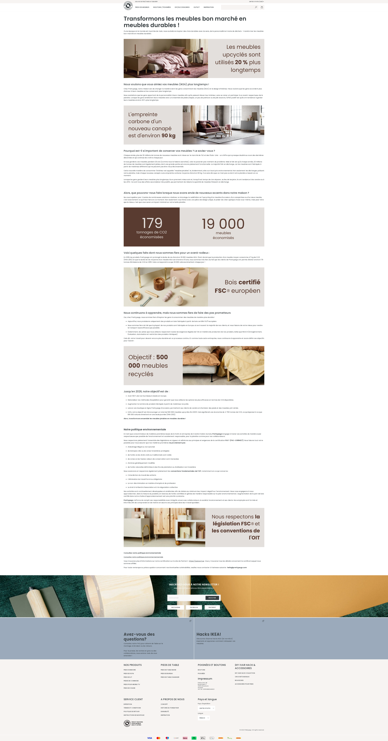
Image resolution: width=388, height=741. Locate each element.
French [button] (202, 718)
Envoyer (212, 598)
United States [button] (204, 708)
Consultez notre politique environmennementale (143, 557)
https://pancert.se (196, 561)
